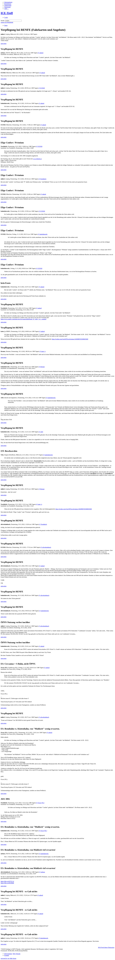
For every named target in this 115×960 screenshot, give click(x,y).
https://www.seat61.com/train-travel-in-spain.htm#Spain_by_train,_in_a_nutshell (23, 319)
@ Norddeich (42, 179)
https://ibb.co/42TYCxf (7, 881)
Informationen (8, 2)
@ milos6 (40, 53)
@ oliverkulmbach (46, 547)
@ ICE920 (42, 88)
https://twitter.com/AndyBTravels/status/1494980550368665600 (70, 339)
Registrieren (7, 4)
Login (6, 17)
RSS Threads (16, 954)
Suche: (3, 20)
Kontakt (6, 955)
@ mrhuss (42, 872)
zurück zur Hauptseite (7, 22)
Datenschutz (7, 5)
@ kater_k (42, 351)
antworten (3, 43)
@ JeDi (41, 432)
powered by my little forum (8, 958)
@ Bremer (42, 367)
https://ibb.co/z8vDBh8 (7, 883)
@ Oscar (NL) (40, 803)
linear (5, 25)
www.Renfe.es (37, 159)
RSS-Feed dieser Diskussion (106, 947)
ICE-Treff (7, 13)
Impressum (7, 7)
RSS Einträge (8, 954)
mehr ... (6, 8)
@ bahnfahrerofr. (43, 234)
